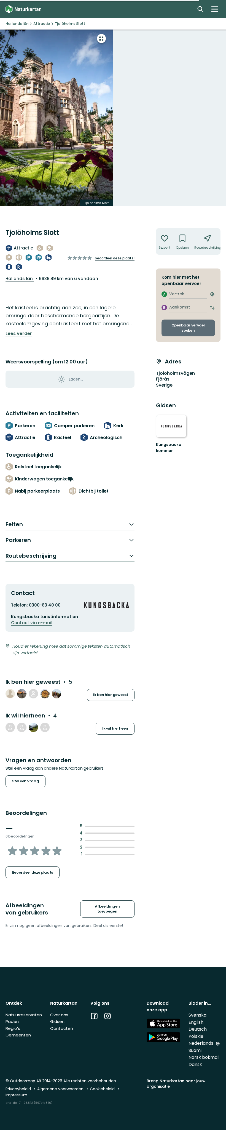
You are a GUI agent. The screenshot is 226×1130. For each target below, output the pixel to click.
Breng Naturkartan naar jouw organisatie (176, 1083)
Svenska (197, 1015)
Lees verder (19, 334)
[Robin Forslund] (33, 693)
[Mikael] (33, 727)
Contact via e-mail (31, 623)
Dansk (195, 1064)
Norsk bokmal (204, 1057)
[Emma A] (10, 727)
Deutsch (198, 1029)
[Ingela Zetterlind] (21, 727)
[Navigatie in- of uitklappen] (214, 9)
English (196, 1022)
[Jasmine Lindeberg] (10, 693)
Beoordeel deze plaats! (114, 258)
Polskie (196, 1036)
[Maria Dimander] (45, 693)
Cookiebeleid (103, 1089)
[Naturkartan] (23, 9)
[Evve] (21, 693)
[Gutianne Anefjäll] (45, 727)
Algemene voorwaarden (61, 1089)
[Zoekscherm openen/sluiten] (200, 9)
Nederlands (201, 1043)
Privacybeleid (19, 1089)
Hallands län (20, 278)
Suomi (195, 1050)
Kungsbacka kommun (168, 447)
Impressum (16, 1095)
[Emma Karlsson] (56, 693)
